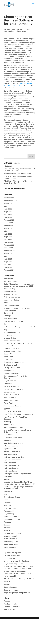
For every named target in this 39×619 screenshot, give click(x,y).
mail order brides (10, 471)
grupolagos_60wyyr (14, 29)
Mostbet (7, 479)
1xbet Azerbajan (10, 289)
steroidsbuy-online (11, 542)
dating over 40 (9, 371)
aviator (6, 303)
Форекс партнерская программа (17, 593)
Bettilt (6, 324)
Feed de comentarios (12, 607)
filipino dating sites (11, 397)
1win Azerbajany (10, 281)
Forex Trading (9, 403)
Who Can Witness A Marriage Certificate (19, 579)
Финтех (7, 584)
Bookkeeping (9, 335)
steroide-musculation (12, 536)
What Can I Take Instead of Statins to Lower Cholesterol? (18, 182)
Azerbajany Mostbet (11, 306)
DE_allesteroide (10, 381)
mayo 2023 (8, 212)
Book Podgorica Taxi (12, 332)
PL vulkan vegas (10, 508)
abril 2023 (8, 214)
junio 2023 (8, 209)
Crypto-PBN (8, 359)
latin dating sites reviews (13, 443)
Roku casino (8, 522)
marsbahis (8, 477)
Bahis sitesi (8, 313)
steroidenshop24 (10, 539)
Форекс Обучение (11, 590)
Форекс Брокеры (10, 587)
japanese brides (10, 440)
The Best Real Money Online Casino (17, 174)
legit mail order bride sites (14, 457)
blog (5, 330)
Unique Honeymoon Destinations (16, 561)
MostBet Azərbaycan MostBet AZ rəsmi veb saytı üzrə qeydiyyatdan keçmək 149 (19, 483)
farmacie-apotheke (11, 395)
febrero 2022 (9, 245)
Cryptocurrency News (12, 365)
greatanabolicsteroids (12, 411)
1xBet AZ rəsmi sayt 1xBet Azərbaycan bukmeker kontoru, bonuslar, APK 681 (19, 285)
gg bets (7, 409)
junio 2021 (8, 259)
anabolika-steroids (11, 294)
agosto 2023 (9, 203)
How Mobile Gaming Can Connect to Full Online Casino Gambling (19, 170)
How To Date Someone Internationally (18, 414)
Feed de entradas (10, 604)
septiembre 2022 (10, 226)
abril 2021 (8, 265)
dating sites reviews (11, 373)
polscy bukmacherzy (12, 519)
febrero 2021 (9, 270)
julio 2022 (7, 231)
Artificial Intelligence (12, 297)
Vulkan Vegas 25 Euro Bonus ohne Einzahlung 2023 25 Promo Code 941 (18, 572)
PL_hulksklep (9, 514)
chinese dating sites (12, 348)
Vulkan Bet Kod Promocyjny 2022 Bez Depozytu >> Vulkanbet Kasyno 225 (18, 568)
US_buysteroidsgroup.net (13, 564)
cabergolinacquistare (12, 341)
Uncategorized (9, 31)
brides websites (10, 338)
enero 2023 (8, 223)
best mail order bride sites (14, 321)
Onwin (6, 500)
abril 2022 (8, 240)
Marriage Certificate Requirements (17, 474)
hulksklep (7, 422)
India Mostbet (9, 425)
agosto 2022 (9, 228)
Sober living (8, 530)
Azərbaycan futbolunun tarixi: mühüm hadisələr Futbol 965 (18, 309)
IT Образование (10, 435)
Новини (7, 582)
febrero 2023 (9, 220)
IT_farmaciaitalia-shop (13, 438)
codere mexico (9, 357)
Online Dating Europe (12, 497)
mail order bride (10, 463)
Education (8, 384)
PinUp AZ (7, 505)
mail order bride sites (12, 468)
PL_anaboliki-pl (10, 511)
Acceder (7, 601)
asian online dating (11, 300)
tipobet (6, 550)
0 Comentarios (21, 31)
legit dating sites (10, 454)
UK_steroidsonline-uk (12, 555)
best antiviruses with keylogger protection (18, 84)
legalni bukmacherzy (12, 451)
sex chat (7, 528)
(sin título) (8, 166)
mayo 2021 (8, 262)
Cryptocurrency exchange (14, 362)
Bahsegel (7, 316)
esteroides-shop (10, 392)
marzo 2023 (8, 217)
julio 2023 (7, 206)
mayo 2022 (8, 237)
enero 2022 (8, 248)
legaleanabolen (10, 449)
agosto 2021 (9, 253)
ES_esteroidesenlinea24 (13, 389)
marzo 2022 (8, 242)
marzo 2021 (8, 267)
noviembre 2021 (10, 251)
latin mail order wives (12, 446)
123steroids (8, 278)
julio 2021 (7, 256)
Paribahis (7, 503)
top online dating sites (12, 553)
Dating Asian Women (12, 368)
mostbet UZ (8, 492)
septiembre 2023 (10, 201)
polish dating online (11, 517)
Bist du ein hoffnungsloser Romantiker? (19, 327)
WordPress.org (9, 609)
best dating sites (10, 319)
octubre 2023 (9, 198)
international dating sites (13, 427)
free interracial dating (12, 406)
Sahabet (7, 525)
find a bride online (11, 400)
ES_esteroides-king (11, 386)
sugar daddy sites (11, 544)
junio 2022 (8, 234)
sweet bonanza (10, 547)
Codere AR (8, 354)
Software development (12, 533)
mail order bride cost (12, 465)
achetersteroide (10, 292)
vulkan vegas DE (10, 576)
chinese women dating (12, 351)
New (5, 494)
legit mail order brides (12, 460)
